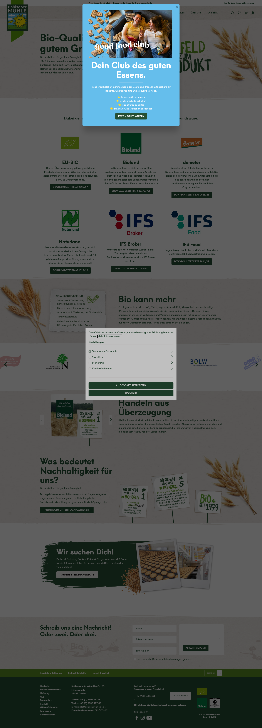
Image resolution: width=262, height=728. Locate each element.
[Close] (177, 7)
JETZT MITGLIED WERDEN (131, 116)
